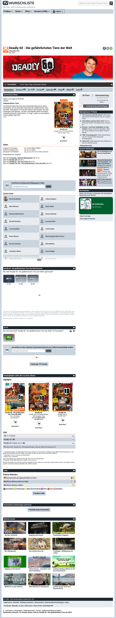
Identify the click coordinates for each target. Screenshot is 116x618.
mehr (39, 260)
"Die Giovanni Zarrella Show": (96, 116)
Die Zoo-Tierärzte (11, 535)
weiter (48, 186)
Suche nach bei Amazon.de (30, 447)
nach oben (9, 610)
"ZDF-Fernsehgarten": (96, 137)
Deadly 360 (13, 160)
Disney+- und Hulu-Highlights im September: (96, 129)
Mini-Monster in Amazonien (39, 587)
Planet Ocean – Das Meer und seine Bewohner (39, 570)
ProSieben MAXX (42, 152)
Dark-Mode (47, 606)
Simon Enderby (50, 214)
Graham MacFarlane (16, 214)
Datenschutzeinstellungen (54, 602)
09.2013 (32, 152)
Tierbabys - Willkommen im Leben (63, 552)
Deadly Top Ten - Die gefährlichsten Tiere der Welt (27, 163)
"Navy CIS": (96, 142)
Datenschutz (39, 602)
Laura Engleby (14, 229)
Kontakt (16, 602)
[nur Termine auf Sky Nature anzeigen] (9, 338)
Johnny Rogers (50, 199)
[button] (104, 48)
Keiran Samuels (15, 244)
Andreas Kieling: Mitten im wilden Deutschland (64, 570)
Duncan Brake (50, 221)
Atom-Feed (38, 606)
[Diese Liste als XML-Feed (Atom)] (74, 331)
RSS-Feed (28, 606)
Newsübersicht (86, 146)
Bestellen (63, 141)
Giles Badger (50, 251)
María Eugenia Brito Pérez (54, 236)
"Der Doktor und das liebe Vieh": (96, 123)
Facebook (7, 606)
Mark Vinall (49, 206)
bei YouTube (85, 216)
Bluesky (15, 606)
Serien (38, 610)
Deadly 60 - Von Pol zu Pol (18, 161)
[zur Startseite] (19, 2)
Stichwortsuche (29, 610)
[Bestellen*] (63, 137)
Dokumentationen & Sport (51, 610)
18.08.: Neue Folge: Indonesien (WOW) (33, 84)
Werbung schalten (26, 602)
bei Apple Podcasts (88, 219)
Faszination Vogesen (60, 535)
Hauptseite (18, 610)
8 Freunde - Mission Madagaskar (21, 158)
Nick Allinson (14, 206)
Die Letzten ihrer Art (36, 551)
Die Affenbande (10, 551)
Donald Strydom (15, 221)
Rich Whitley (49, 244)
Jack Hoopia (49, 229)
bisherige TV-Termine (39, 364)
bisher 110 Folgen (9, 99)
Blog (67, 602)
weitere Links (40, 493)
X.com (21, 606)
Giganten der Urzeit (36, 535)
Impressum (8, 602)
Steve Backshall (15, 199)
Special (5, 101)
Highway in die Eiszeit (12, 569)
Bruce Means (14, 236)
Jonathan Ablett (15, 251)
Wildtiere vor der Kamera (14, 587)
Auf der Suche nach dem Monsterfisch (62, 587)
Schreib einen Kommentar (39, 510)
